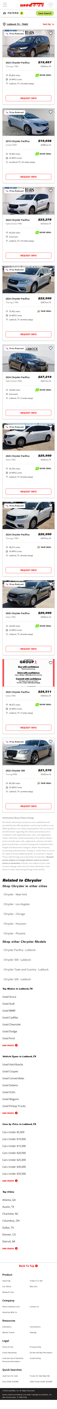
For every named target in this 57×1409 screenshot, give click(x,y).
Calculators (7, 1327)
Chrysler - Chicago (14, 914)
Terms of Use (7, 1347)
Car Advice (6, 1286)
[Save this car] (51, 33)
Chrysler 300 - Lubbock (17, 959)
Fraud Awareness (9, 1352)
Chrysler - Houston (15, 923)
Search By (6, 1281)
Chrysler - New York (15, 894)
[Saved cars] (50, 4)
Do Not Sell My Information (41, 1352)
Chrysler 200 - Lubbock (17, 979)
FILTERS (15, 13)
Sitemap (33, 1332)
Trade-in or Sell (36, 1281)
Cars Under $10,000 (10, 1381)
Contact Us (34, 1306)
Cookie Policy (35, 1358)
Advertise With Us (9, 1312)
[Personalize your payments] (50, 66)
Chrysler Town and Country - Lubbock (26, 969)
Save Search (44, 13)
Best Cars (33, 1286)
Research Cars (8, 1292)
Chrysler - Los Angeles (17, 904)
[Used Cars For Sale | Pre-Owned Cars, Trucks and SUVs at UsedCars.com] (32, 5)
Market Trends (8, 1332)
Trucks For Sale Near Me (40, 1376)
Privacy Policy (35, 1347)
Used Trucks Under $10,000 (41, 1381)
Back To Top (26, 1266)
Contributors (35, 1327)
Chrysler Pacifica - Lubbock (19, 950)
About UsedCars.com (11, 1306)
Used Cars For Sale (10, 1376)
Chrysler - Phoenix (14, 933)
